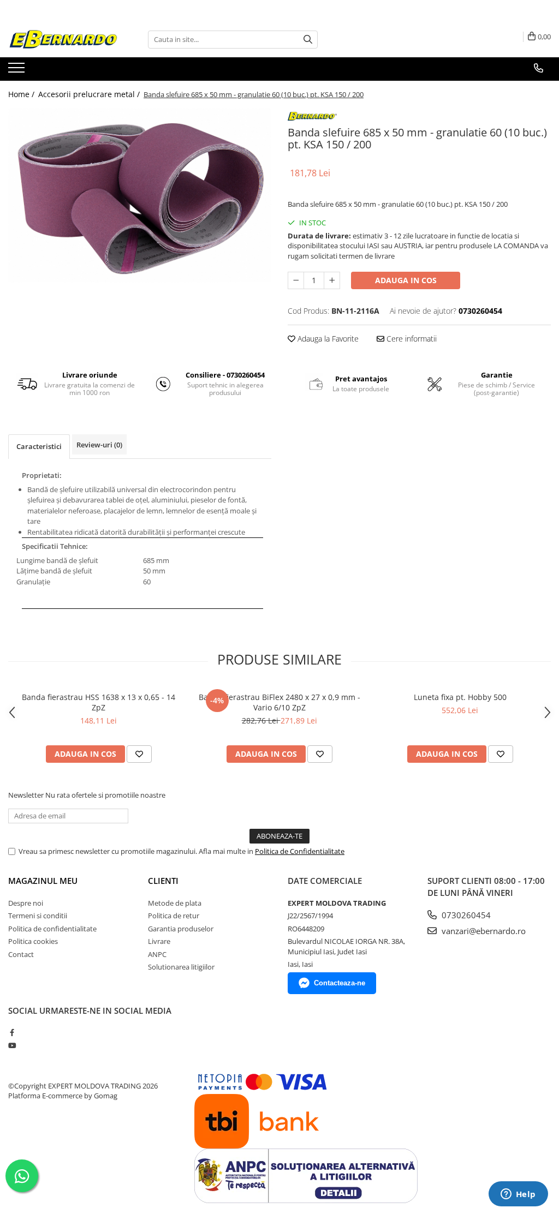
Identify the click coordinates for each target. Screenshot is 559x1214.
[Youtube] (11, 1045)
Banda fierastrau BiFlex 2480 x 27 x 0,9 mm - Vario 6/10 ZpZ (279, 702)
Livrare (159, 941)
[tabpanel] (139, 195)
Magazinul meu (43, 880)
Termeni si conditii (37, 915)
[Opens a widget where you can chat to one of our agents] (518, 1195)
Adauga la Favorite (327, 338)
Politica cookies (33, 941)
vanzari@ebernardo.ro (482, 930)
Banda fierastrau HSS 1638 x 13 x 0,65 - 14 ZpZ (98, 702)
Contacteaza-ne (339, 983)
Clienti (163, 880)
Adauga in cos (406, 280)
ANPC (157, 954)
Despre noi (25, 903)
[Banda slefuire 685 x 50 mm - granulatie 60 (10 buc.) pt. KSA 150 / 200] (139, 195)
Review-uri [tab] (99, 445)
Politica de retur (173, 915)
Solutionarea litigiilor (181, 967)
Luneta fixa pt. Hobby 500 (460, 697)
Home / (22, 94)
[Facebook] (11, 1032)
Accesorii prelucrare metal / (90, 94)
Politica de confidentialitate (52, 929)
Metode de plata (174, 903)
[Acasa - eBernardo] (62, 39)
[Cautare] (308, 40)
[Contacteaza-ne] (538, 68)
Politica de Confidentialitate (299, 851)
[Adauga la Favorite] (139, 754)
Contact (21, 954)
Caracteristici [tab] (39, 446)
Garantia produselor (180, 929)
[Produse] (17, 71)
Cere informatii (410, 338)
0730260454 (465, 915)
